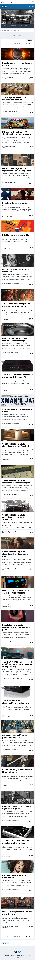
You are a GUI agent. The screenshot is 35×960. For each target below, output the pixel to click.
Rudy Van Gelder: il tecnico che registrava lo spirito (16, 807)
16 (32, 78)
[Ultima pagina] (32, 43)
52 (32, 890)
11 (32, 112)
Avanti (28, 43)
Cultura (4, 49)
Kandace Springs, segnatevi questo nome (15, 876)
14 (32, 215)
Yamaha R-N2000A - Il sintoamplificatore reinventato (16, 702)
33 (31, 856)
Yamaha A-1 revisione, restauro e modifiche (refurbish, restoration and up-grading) (17, 664)
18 (32, 750)
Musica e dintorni (6, 189)
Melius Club (6, 2)
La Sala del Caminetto (11, 17)
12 (32, 183)
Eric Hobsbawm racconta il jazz (16, 235)
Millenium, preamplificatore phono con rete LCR (14, 736)
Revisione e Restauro (7, 361)
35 (31, 679)
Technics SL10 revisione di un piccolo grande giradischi (15, 842)
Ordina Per (29, 40)
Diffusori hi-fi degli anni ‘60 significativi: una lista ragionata (16, 169)
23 (31, 424)
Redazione (19, 19)
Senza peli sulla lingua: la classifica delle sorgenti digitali (16, 481)
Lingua (6, 955)
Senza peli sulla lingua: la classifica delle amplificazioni (15, 445)
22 (32, 927)
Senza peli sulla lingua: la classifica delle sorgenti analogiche (13, 517)
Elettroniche (5, 577)
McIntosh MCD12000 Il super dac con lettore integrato (15, 591)
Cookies (28, 955)
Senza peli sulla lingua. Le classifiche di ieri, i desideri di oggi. (15, 554)
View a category (17, 35)
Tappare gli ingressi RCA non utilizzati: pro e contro (15, 98)
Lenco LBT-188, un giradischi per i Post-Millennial (17, 771)
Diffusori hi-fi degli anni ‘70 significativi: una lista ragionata (16, 133)
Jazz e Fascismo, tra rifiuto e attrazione (15, 270)
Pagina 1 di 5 (17, 43)
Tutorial (4, 84)
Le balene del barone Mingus (15, 203)
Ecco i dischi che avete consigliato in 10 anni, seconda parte (16, 627)
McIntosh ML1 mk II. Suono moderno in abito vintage (14, 339)
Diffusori (5, 118)
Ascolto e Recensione (8, 325)
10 (32, 319)
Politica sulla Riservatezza (17, 955)
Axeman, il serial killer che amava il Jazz (17, 410)
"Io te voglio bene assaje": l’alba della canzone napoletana (17, 305)
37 (32, 821)
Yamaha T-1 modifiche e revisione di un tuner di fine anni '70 (17, 376)
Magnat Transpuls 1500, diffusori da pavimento (17, 913)
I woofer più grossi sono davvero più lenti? (17, 64)
